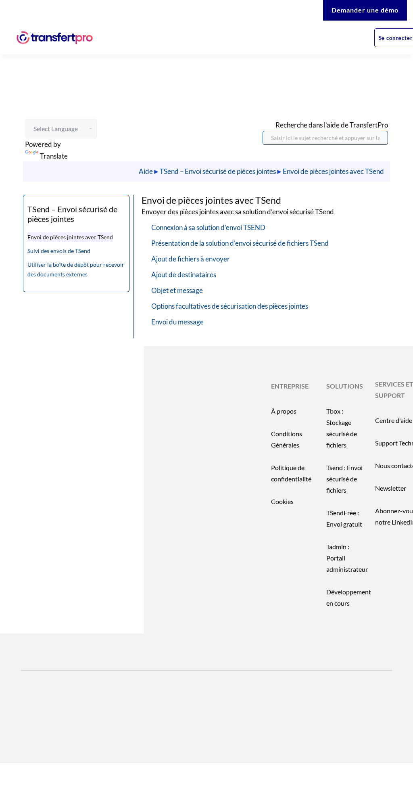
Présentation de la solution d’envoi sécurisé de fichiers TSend (240, 243)
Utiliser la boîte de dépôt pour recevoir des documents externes (75, 269)
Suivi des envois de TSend (58, 250)
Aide (146, 171)
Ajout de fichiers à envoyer (190, 259)
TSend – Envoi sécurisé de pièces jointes (218, 171)
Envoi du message (177, 322)
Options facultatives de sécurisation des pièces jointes (229, 306)
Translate (54, 156)
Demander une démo (365, 10)
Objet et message (177, 290)
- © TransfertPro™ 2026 (81, 734)
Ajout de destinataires (183, 274)
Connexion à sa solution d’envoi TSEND (208, 227)
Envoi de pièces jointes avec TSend (333, 171)
